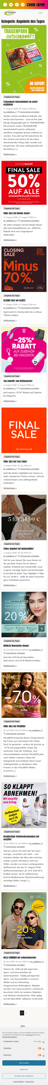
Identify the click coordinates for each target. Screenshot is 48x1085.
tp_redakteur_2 (9, 112)
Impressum (29, 1035)
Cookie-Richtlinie (18, 1081)
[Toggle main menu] (41, 13)
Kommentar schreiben (30, 112)
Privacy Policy (29, 1081)
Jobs (22, 1025)
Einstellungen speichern (24, 1076)
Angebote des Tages (11, 97)
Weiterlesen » (10, 154)
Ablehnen (24, 1069)
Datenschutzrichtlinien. (9, 1037)
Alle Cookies (24, 1063)
